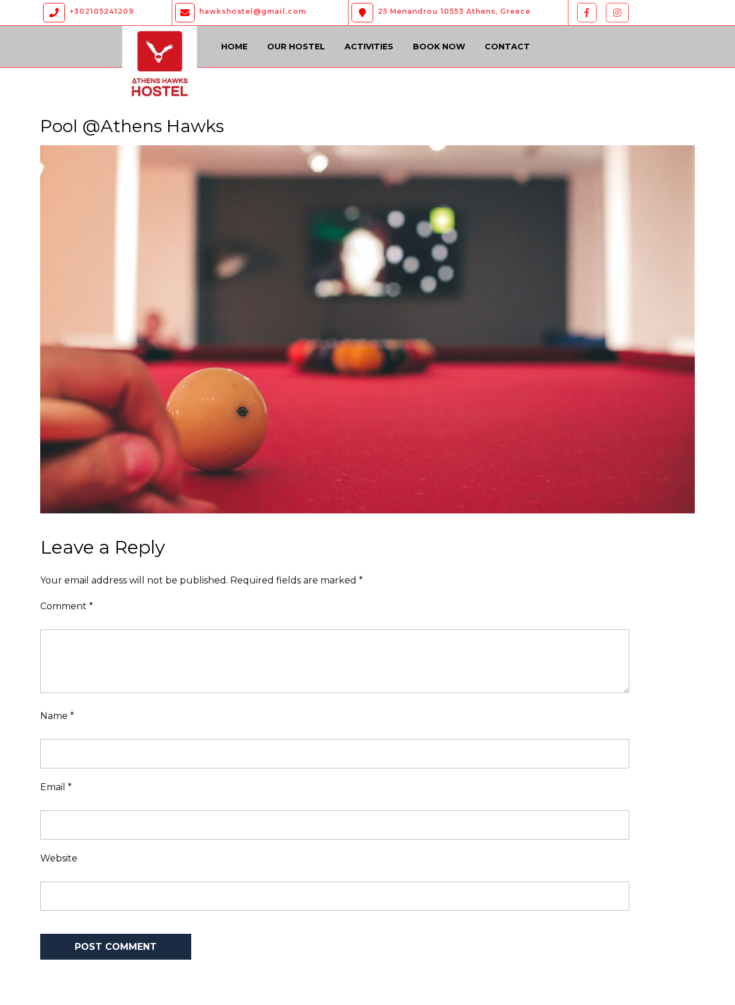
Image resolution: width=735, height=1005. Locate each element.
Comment (66, 606)
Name (57, 715)
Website (59, 858)
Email (56, 787)
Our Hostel (296, 46)
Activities (369, 46)
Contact (507, 46)
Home (234, 46)
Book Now (439, 46)
